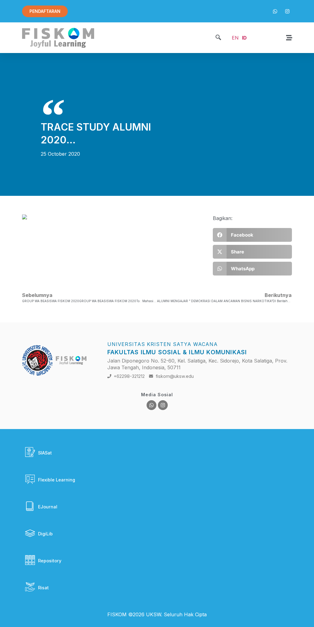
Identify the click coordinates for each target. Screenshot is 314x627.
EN (235, 38)
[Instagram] (163, 405)
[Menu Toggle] (289, 38)
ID (244, 38)
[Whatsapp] (151, 405)
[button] (218, 38)
